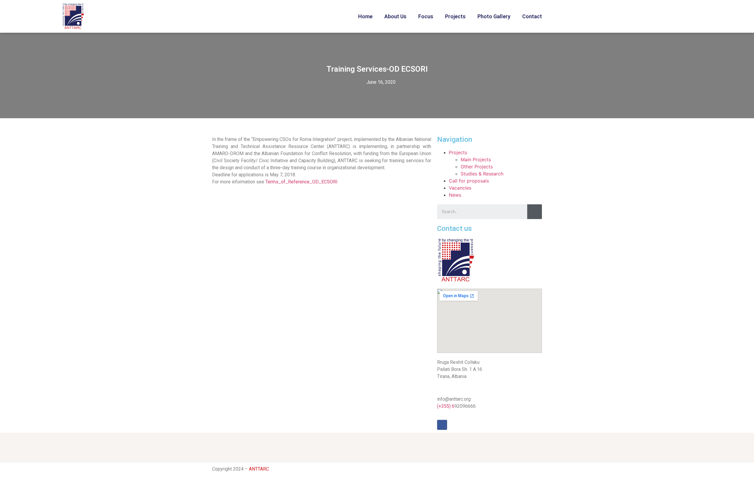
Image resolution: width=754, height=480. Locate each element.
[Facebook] (442, 425)
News (455, 195)
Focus (425, 16)
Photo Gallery (493, 16)
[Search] (534, 211)
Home (365, 16)
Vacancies (460, 188)
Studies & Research (482, 174)
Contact (532, 16)
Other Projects (477, 167)
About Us (395, 16)
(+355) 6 (445, 406)
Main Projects (476, 159)
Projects (455, 16)
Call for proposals (469, 181)
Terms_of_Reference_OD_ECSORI (301, 182)
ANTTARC (259, 469)
